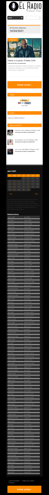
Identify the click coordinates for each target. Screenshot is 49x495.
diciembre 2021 (12, 407)
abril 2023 (11, 353)
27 (14, 189)
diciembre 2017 (29, 312)
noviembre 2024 (13, 288)
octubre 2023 (12, 333)
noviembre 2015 (29, 397)
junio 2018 (27, 292)
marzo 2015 (27, 424)
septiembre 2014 (29, 445)
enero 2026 (11, 241)
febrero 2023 (12, 360)
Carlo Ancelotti (11, 201)
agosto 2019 (27, 244)
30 (28, 189)
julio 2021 (11, 424)
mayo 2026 (11, 227)
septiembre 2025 (13, 254)
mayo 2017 (27, 336)
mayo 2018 (27, 295)
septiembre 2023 (13, 336)
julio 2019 (27, 248)
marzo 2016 (27, 384)
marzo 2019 (27, 261)
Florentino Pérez (23, 203)
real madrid (11, 207)
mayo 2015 (27, 418)
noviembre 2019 (29, 234)
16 (28, 184)
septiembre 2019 (29, 241)
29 (23, 189)
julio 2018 (27, 288)
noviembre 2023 (13, 329)
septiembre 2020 (13, 458)
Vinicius (9, 209)
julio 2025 (11, 261)
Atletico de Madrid (18, 199)
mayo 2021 (11, 431)
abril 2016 (27, 380)
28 (19, 189)
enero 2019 (27, 268)
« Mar (10, 194)
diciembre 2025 (12, 244)
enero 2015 (27, 431)
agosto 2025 (11, 258)
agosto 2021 (11, 421)
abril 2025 (11, 271)
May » (36, 194)
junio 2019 (27, 251)
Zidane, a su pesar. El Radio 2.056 (21, 60)
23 (28, 187)
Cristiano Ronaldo (29, 201)
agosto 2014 (27, 448)
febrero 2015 (28, 428)
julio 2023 (11, 343)
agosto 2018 (27, 285)
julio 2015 (27, 411)
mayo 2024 (11, 309)
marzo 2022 (11, 397)
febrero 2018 (28, 305)
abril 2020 (27, 217)
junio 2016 (27, 373)
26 (9, 189)
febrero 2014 (28, 469)
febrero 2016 (28, 387)
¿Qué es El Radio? (14, 481)
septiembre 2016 (29, 363)
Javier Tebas (13, 205)
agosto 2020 (11, 462)
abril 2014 (27, 462)
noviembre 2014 (29, 438)
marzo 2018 (27, 302)
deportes (10, 203)
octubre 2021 (12, 414)
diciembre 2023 (12, 326)
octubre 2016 (28, 360)
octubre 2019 (28, 237)
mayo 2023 (11, 350)
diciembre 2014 (29, 435)
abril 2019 (27, 258)
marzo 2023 (11, 356)
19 (9, 187)
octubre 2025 (12, 251)
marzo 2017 (27, 343)
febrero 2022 (12, 401)
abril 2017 (27, 339)
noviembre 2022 (13, 370)
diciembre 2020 (12, 448)
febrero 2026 (12, 237)
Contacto (11, 483)
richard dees (19, 207)
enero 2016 (27, 390)
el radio (15, 203)
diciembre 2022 (12, 367)
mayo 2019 (27, 254)
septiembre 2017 (29, 322)
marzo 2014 (27, 465)
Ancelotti (10, 199)
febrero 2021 (12, 441)
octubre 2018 (28, 278)
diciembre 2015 (29, 394)
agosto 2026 (11, 217)
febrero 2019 (28, 265)
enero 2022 (11, 404)
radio (38, 205)
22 (23, 187)
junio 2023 (11, 346)
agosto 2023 (11, 339)
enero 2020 (27, 227)
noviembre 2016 (29, 356)
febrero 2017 (28, 346)
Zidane (21, 209)
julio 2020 (11, 465)
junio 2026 (11, 224)
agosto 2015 (27, 407)
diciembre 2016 (29, 353)
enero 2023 (11, 363)
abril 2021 (11, 435)
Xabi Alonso (15, 209)
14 (19, 184)
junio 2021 (11, 428)
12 (9, 184)
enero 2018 (27, 309)
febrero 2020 (28, 224)
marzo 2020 (27, 220)
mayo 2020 (11, 472)
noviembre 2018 (29, 275)
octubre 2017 (28, 319)
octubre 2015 (28, 401)
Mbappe (20, 205)
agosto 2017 (27, 326)
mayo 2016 (27, 377)
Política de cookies (28, 481)
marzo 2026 (11, 234)
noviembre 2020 (13, 452)
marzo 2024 (11, 316)
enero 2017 (27, 350)
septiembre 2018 (29, 282)
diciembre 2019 (29, 231)
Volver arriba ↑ (24, 84)
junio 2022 (11, 387)
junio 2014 (27, 455)
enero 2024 (11, 322)
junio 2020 (11, 469)
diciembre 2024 (12, 285)
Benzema (34, 199)
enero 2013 (27, 472)
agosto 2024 (11, 299)
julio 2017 (27, 329)
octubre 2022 (12, 373)
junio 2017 (27, 333)
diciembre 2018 (29, 271)
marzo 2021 (11, 438)
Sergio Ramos (32, 207)
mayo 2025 (11, 268)
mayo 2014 (27, 458)
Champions (20, 201)
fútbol (31, 203)
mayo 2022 (11, 390)
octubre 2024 (12, 292)
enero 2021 (11, 445)
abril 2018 (27, 299)
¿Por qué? (24, 106)
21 (19, 187)
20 (14, 187)
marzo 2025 (11, 275)
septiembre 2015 (29, 404)
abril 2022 (11, 394)
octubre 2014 (28, 441)
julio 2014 (27, 452)
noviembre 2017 (29, 316)
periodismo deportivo (29, 205)
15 (23, 184)
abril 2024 (11, 312)
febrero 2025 (12, 278)
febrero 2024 (12, 319)
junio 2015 (27, 414)
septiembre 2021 (13, 418)
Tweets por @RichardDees (15, 118)
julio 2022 (11, 384)
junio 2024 (11, 305)
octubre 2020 (12, 455)
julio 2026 (11, 220)
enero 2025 (11, 282)
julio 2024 (11, 302)
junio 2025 (11, 265)
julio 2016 (27, 370)
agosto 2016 (27, 367)
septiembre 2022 (13, 377)
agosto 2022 (11, 380)
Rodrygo (25, 207)
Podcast (13, 39)
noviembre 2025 (13, 248)
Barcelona (28, 199)
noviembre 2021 (13, 411)
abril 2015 (27, 421)
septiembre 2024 (13, 295)
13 (14, 184)
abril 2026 (11, 231)
